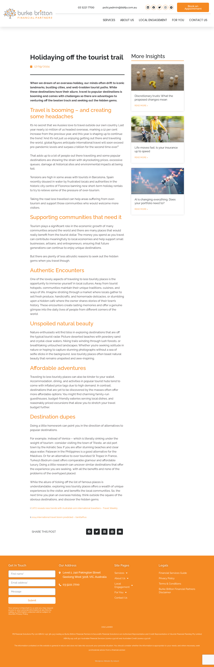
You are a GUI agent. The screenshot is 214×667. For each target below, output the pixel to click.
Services (109, 20)
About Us (127, 20)
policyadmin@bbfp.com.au (120, 7)
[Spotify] (171, 7)
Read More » (141, 105)
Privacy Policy (167, 578)
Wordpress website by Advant (107, 661)
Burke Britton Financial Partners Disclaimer (177, 591)
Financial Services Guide (173, 572)
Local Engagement (153, 20)
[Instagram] (165, 7)
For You (178, 20)
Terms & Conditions (170, 583)
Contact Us (198, 20)
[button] (89, 532)
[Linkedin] (147, 7)
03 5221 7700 (86, 7)
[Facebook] (153, 7)
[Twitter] (159, 7)
